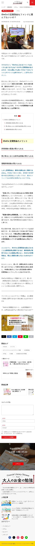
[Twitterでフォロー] (14, 537)
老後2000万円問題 (22, 353)
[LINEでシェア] (25, 336)
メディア (5, 534)
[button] (31, 336)
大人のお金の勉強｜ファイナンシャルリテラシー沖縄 (19, 543)
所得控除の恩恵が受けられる (14, 123)
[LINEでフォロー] (26, 537)
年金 (5, 353)
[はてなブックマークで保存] (14, 336)
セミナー (5, 532)
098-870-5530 (19, 452)
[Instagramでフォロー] (18, 537)
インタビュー (6, 526)
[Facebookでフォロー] (9, 537)
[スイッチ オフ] (28, 3)
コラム (18, 10)
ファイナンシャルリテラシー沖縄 (12, 350)
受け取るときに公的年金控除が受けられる (18, 126)
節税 (12, 353)
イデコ (13, 346)
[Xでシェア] (3, 336)
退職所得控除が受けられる (14, 129)
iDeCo (5, 346)
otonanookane (29, 21)
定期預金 (27, 350)
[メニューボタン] (2, 3)
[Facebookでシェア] (9, 336)
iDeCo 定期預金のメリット (12, 119)
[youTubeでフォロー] (22, 537)
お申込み (18, 464)
